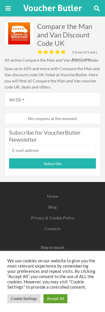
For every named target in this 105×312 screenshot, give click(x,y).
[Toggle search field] (97, 8)
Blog (52, 206)
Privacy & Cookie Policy (52, 217)
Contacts (52, 228)
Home (52, 196)
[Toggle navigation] (8, 8)
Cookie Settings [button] (24, 298)
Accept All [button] (55, 298)
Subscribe (53, 163)
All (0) (15, 99)
